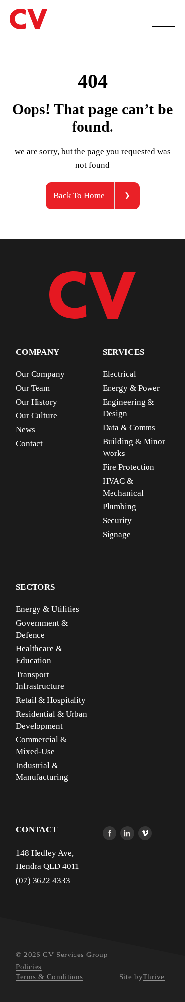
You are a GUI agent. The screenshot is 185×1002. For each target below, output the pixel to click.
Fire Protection (128, 467)
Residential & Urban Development (51, 719)
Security (117, 520)
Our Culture (36, 415)
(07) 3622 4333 (43, 880)
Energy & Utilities (47, 609)
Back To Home (79, 195)
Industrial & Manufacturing (42, 771)
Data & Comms (129, 427)
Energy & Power (131, 388)
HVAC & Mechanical (123, 487)
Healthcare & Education (39, 654)
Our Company (40, 374)
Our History (36, 402)
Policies (29, 967)
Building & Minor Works (134, 447)
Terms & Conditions (49, 977)
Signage (117, 534)
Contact (29, 443)
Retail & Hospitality (51, 700)
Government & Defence (42, 628)
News (25, 429)
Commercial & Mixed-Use (41, 745)
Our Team (33, 388)
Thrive (154, 977)
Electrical (119, 374)
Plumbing (119, 506)
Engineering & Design (128, 407)
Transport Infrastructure (40, 680)
